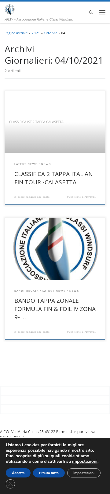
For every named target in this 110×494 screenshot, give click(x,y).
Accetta (18, 472)
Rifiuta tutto (49, 472)
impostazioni (84, 461)
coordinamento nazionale (34, 197)
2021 (35, 33)
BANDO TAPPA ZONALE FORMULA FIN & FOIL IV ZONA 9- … (55, 309)
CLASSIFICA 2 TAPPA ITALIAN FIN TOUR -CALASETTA (53, 178)
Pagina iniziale (16, 33)
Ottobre (50, 33)
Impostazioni (83, 472)
